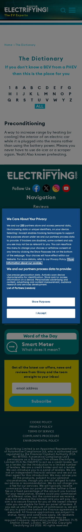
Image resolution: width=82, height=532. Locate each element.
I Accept (41, 313)
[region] (41, 265)
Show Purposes (41, 302)
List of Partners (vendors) (21, 288)
